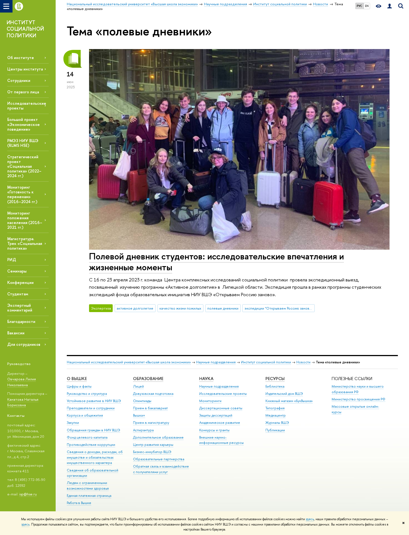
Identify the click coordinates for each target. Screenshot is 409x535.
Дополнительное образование (158, 437)
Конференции (20, 282)
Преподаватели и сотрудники (91, 408)
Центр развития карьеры (153, 444)
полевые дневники (222, 308)
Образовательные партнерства (158, 459)
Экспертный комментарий (19, 308)
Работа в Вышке (79, 502)
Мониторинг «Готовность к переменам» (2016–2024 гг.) (22, 194)
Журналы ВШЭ (277, 422)
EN (367, 6)
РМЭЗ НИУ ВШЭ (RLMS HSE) (22, 143)
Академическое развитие (219, 422)
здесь (310, 519)
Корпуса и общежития (85, 415)
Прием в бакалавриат (150, 408)
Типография (275, 408)
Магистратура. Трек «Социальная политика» (24, 243)
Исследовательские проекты (223, 393)
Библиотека (274, 386)
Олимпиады (142, 400)
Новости (303, 362)
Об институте (20, 57)
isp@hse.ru (28, 494)
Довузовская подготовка (153, 393)
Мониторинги (210, 400)
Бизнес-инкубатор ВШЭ (152, 451)
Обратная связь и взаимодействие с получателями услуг (161, 469)
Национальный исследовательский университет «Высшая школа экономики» (129, 362)
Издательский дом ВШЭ (284, 393)
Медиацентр (275, 415)
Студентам (17, 293)
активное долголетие (135, 308)
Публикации (275, 430)
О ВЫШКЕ (77, 378)
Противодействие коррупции (91, 444)
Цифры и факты (79, 386)
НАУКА (206, 378)
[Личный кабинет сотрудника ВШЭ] (389, 6)
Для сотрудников (23, 344)
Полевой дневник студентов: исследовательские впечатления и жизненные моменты (216, 261)
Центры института (25, 69)
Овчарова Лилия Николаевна (21, 381)
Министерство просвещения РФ (358, 399)
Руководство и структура (87, 393)
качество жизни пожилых (180, 308)
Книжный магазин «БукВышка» (289, 400)
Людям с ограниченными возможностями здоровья (88, 485)
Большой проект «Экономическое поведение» (23, 124)
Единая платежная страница (89, 495)
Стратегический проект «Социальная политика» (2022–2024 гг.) (24, 166)
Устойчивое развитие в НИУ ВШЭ (94, 400)
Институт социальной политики (266, 362)
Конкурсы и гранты (214, 430)
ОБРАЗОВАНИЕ (148, 378)
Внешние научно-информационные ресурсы (221, 440)
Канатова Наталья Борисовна (22, 402)
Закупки (73, 422)
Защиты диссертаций (215, 415)
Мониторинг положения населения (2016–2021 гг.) (24, 220)
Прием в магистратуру (151, 422)
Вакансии (15, 332)
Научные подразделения (216, 362)
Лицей (138, 386)
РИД (11, 259)
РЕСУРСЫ (275, 378)
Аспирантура (143, 430)
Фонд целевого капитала (87, 437)
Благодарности (21, 321)
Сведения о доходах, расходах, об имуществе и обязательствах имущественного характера (95, 457)
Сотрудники (18, 80)
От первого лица (23, 91)
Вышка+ (139, 415)
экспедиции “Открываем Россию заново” (279, 308)
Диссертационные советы (220, 408)
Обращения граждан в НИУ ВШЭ (93, 430)
